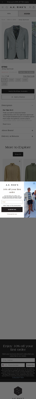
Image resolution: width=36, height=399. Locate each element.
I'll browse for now (12, 214)
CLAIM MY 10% (12, 209)
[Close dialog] (34, 183)
